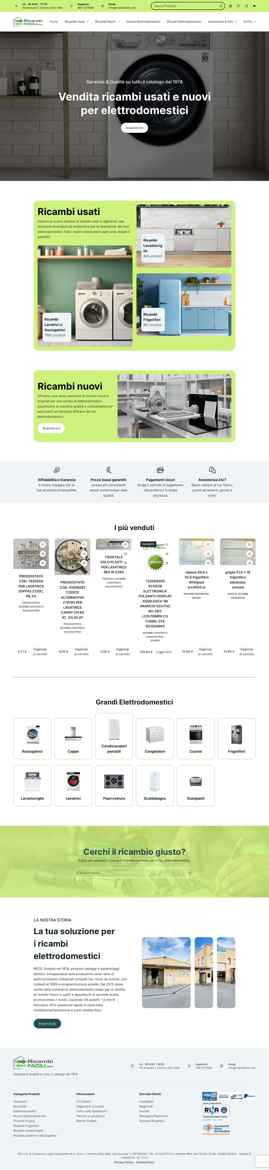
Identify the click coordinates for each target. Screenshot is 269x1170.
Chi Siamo (83, 1101)
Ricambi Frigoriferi (196, 593)
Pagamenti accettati (90, 1106)
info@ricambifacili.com (122, 7)
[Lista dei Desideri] (238, 6)
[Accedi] (230, 6)
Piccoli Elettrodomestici (184, 21)
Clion (144, 1157)
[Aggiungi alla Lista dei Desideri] (43, 544)
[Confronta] (246, 6)
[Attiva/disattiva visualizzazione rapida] (43, 563)
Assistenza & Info (220, 21)
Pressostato (30, 602)
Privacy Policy (123, 1162)
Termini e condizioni (90, 1116)
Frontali (108, 578)
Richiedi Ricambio (151, 1121)
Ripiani (196, 597)
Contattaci (146, 1101)
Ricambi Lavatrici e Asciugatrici (115, 582)
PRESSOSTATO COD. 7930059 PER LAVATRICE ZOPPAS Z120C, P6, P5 (31, 586)
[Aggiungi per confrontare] (43, 554)
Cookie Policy (145, 1162)
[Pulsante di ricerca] (221, 5)
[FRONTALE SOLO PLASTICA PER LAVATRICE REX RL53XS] (114, 544)
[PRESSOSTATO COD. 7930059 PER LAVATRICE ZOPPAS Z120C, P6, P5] (31, 553)
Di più (248, 21)
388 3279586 (85, 7)
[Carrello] (254, 6)
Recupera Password (153, 1116)
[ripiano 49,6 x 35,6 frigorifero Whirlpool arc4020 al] (196, 551)
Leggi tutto (164, 652)
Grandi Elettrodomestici (143, 21)
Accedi (144, 1111)
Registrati (146, 1106)
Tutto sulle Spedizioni (91, 1111)
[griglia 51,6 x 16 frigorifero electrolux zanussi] (238, 551)
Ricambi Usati (75, 21)
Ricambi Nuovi (105, 21)
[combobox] (184, 6)
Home (54, 21)
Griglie (232, 593)
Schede (155, 640)
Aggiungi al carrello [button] (40, 651)
